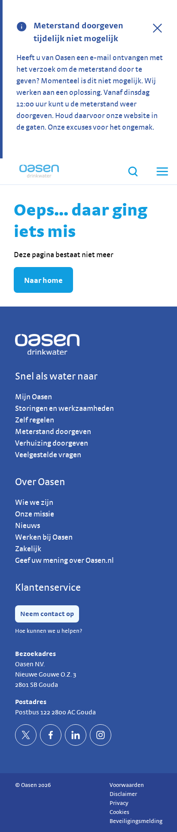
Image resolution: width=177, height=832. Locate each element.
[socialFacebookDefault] (50, 735)
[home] (39, 171)
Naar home (43, 280)
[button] (161, 171)
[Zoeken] (133, 171)
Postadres (30, 702)
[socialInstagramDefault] (100, 735)
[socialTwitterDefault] (26, 735)
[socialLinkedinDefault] (75, 735)
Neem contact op (47, 614)
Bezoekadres (35, 654)
